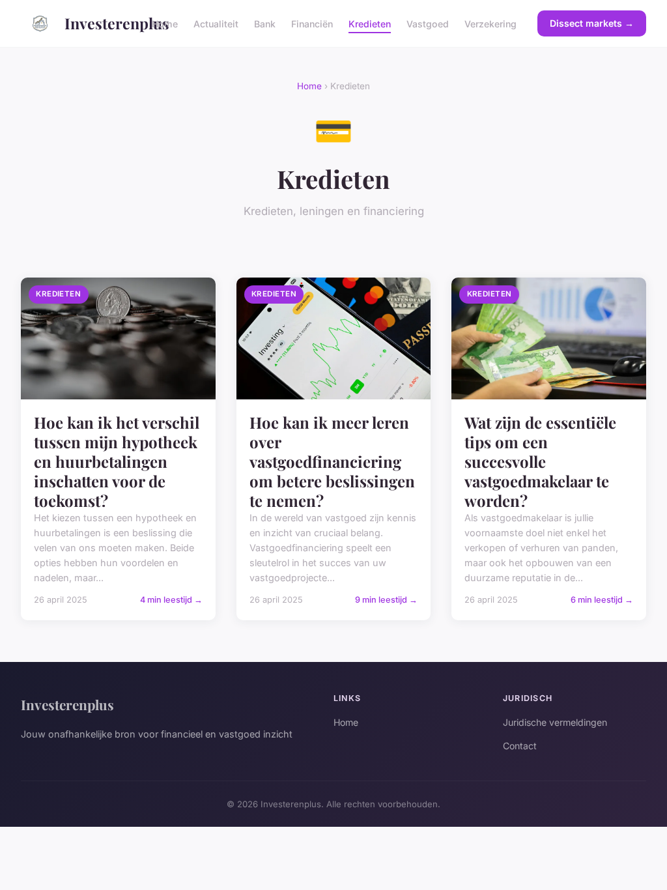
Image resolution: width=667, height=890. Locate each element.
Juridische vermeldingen (555, 722)
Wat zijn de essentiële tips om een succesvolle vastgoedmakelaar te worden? (540, 461)
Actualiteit (215, 23)
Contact (520, 745)
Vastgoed (427, 23)
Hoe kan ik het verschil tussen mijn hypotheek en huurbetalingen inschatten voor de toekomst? (116, 461)
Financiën (312, 23)
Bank (265, 23)
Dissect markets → (592, 23)
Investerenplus (97, 23)
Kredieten (369, 23)
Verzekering (490, 23)
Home (165, 23)
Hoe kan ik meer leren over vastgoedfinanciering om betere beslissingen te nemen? (332, 461)
